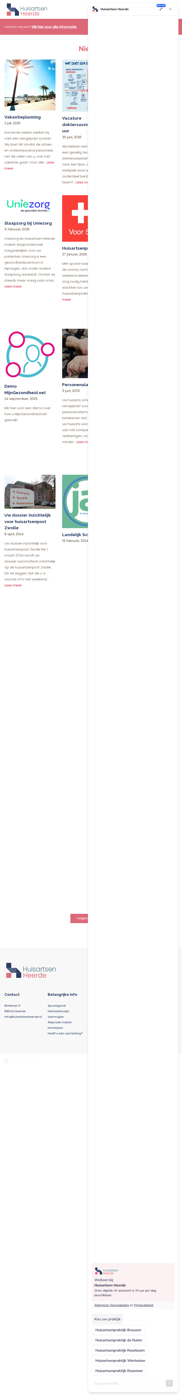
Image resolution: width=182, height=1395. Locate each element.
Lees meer (13, 286)
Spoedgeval (57, 1006)
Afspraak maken (60, 1022)
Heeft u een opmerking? (65, 1033)
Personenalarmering (83, 384)
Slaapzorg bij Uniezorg (28, 223)
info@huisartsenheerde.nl (23, 1017)
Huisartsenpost (78, 248)
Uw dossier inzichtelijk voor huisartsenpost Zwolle (27, 521)
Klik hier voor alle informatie (54, 26)
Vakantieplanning (22, 117)
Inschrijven (55, 1028)
